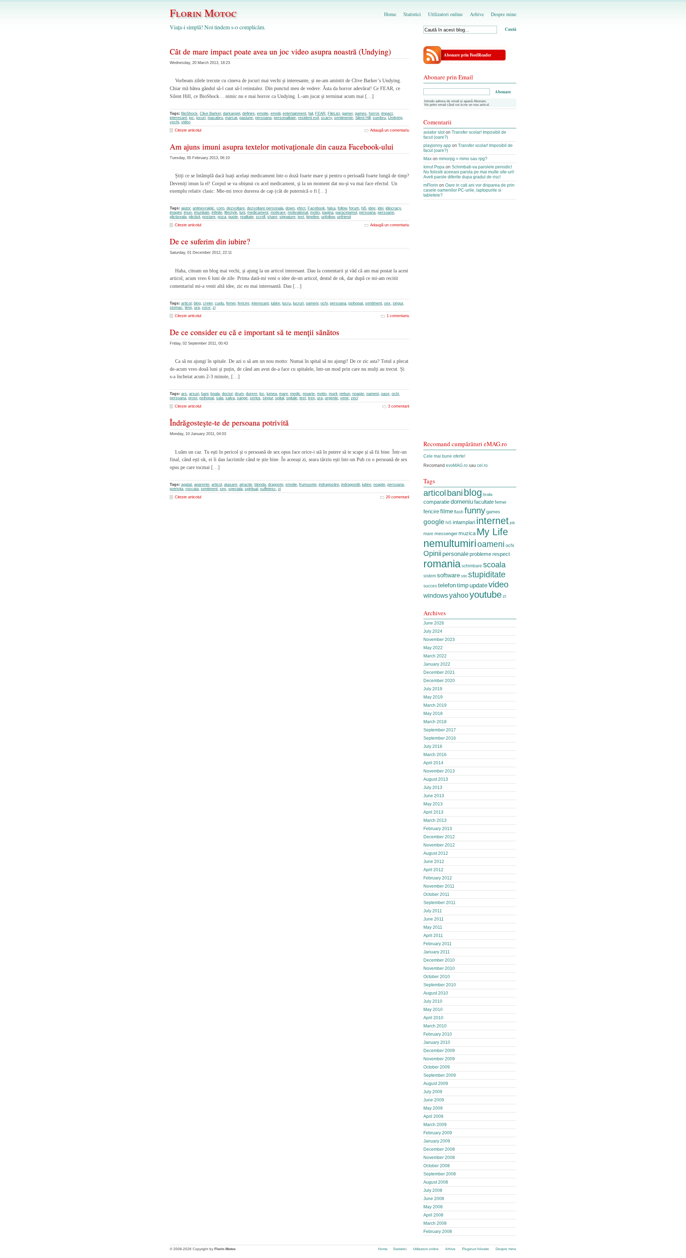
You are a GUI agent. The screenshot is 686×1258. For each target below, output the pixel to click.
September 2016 (439, 738)
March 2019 (435, 705)
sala (219, 398)
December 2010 (439, 960)
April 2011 (433, 935)
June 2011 (433, 919)
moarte (309, 393)
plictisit (194, 216)
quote (233, 216)
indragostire (329, 484)
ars (184, 393)
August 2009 (435, 1083)
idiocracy (393, 208)
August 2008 (435, 1182)
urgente (331, 398)
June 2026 (433, 623)
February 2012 (437, 877)
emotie (262, 113)
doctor (227, 393)
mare (283, 393)
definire (248, 113)
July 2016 (432, 746)
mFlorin (430, 185)
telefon (447, 585)
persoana (263, 117)
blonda (260, 484)
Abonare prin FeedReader (467, 55)
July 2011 (432, 910)
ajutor (185, 208)
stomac (176, 307)
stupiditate (487, 574)
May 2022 (433, 647)
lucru (286, 303)
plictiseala (178, 216)
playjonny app (437, 145)
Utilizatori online (445, 14)
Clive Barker (210, 113)
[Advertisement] (469, 323)
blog (197, 303)
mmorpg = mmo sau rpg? (463, 158)
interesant (178, 117)
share (272, 216)
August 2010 (435, 993)
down (290, 208)
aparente (201, 484)
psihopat (355, 303)
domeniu (462, 501)
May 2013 (433, 803)
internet (492, 520)
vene (344, 398)
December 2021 (439, 672)
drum (239, 393)
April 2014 (433, 762)
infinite (217, 212)
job (512, 523)
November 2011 (438, 886)
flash (458, 511)
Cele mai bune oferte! (444, 456)
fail (310, 113)
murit (333, 393)
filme (446, 511)
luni (242, 212)
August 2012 (435, 853)
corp (220, 208)
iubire (275, 303)
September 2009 (439, 1075)
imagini (176, 212)
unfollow (328, 216)
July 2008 (432, 1190)
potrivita (176, 489)
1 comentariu (398, 316)
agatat (186, 484)
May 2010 (433, 1009)
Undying (395, 117)
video (185, 122)
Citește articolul (188, 130)
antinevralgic (203, 208)
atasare (230, 484)
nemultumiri (449, 543)
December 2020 (439, 680)
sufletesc (268, 489)
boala (215, 393)
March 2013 (435, 820)
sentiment (373, 303)
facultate (484, 502)
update (478, 585)
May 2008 (433, 1206)
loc (261, 393)
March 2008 (435, 1223)
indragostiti (350, 484)
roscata (192, 489)
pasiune (246, 117)
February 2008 (437, 1231)
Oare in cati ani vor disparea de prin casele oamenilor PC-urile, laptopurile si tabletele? (468, 190)
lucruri (298, 303)
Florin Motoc (203, 12)
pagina (327, 212)
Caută (510, 29)
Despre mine (503, 14)
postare (208, 216)
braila (487, 494)
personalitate (285, 117)
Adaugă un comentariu (389, 130)
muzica (467, 533)
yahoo (458, 595)
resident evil (308, 117)
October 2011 (436, 894)
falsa (331, 208)
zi (214, 307)
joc (191, 117)
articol (186, 303)
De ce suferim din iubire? (210, 241)
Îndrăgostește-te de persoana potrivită (229, 422)
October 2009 (436, 1067)
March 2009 (435, 1124)
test (302, 398)
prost (192, 398)
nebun (344, 393)
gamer (347, 113)
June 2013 (433, 795)
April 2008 (433, 1215)
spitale (291, 398)
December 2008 (439, 1149)
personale (455, 553)
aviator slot (433, 132)
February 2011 (437, 943)
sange (242, 398)
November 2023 (439, 639)
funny (474, 510)
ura (197, 307)
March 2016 (435, 754)
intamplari (464, 522)
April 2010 (433, 1017)
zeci (354, 398)
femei (230, 303)
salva (230, 398)
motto (315, 212)
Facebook (316, 208)
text (301, 216)
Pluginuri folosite (475, 1249)
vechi (174, 122)
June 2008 (433, 1198)
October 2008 (436, 1165)
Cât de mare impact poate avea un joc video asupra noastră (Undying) (280, 51)
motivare (277, 212)
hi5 (363, 208)
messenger (445, 533)
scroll (260, 216)
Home (390, 14)
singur (398, 303)
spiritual (251, 489)
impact (387, 113)
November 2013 (439, 771)
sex (387, 303)
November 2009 (439, 1058)
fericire (243, 303)
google (433, 522)
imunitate (201, 212)
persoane (386, 212)
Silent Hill (363, 117)
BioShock (189, 113)
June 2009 (433, 1099)
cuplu (219, 303)
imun (188, 212)
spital (279, 398)
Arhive (477, 14)
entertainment (294, 113)
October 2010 (436, 976)
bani (204, 393)
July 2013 (432, 787)
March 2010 (435, 1025)
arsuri (194, 393)
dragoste (275, 484)
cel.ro (482, 465)
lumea (272, 393)
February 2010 (437, 1034)
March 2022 (435, 655)
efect (301, 208)
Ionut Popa (433, 166)
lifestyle (230, 212)
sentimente (343, 117)
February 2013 (437, 828)
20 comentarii (397, 497)
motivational (298, 212)
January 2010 (436, 1042)
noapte (358, 393)
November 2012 (439, 845)
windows (435, 595)
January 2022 (436, 664)
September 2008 (439, 1173)
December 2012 (439, 836)
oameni (312, 303)
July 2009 (432, 1091)
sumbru (379, 117)
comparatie (436, 502)
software (448, 575)
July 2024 (432, 631)
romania (442, 563)
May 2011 (432, 927)
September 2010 (439, 984)
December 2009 (439, 1050)
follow (342, 208)
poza (222, 216)
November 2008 (439, 1157)
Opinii (432, 553)
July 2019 (432, 688)
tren (311, 398)
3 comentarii (398, 406)
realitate (247, 216)
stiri (464, 576)
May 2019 (433, 697)
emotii (275, 113)
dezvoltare (236, 208)
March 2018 (435, 721)
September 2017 (439, 729)
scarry (326, 117)
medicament (257, 212)
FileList (334, 113)
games (361, 113)
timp (188, 307)
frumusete (308, 484)
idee (372, 208)
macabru (215, 117)
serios (255, 398)
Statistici (412, 14)
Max (427, 158)
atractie (245, 484)
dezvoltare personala (265, 208)
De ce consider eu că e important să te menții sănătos (254, 332)
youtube (485, 594)
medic (295, 393)
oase (385, 393)
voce (206, 307)
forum (354, 208)
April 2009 (433, 1116)
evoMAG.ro (457, 465)
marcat (231, 117)
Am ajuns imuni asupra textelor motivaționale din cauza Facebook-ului (281, 146)
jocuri (200, 117)
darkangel (231, 113)
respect (501, 554)
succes (430, 585)
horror (374, 113)
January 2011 (436, 951)
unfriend (344, 216)
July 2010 (432, 1001)
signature (287, 216)
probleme (480, 554)
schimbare (472, 565)
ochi (324, 303)
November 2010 (439, 968)
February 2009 (437, 1132)
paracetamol (346, 212)
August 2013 (435, 779)
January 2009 (436, 1141)
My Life (492, 532)
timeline (312, 216)
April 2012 (433, 869)
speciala (235, 489)
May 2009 (433, 1108)
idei (380, 208)
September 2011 (439, 902)
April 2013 (433, 812)
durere (251, 393)
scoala (494, 564)
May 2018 (433, 713)
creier (208, 303)
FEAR (320, 113)
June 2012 (433, 861)
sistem (429, 575)
